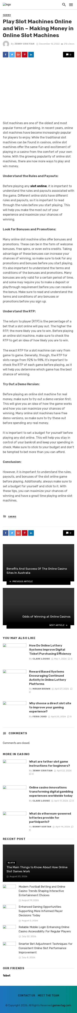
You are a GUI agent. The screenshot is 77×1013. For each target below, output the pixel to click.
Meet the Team (48, 995)
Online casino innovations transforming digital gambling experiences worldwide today (51, 791)
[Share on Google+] (18, 54)
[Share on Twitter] (12, 54)
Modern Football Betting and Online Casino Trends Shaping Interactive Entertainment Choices (42, 891)
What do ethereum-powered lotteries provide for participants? (50, 817)
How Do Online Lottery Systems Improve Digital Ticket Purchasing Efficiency (50, 649)
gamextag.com (61, 1005)
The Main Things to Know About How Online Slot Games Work (37, 869)
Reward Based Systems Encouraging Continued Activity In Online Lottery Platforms (47, 678)
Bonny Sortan (42, 826)
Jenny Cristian (24, 43)
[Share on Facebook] (5, 54)
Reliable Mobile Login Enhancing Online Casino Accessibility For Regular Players (45, 929)
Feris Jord (40, 716)
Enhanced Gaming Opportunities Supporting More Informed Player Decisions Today (41, 911)
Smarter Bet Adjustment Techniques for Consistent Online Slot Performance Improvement (45, 948)
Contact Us (26, 995)
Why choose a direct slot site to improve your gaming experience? (50, 707)
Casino (7, 15)
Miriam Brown (41, 688)
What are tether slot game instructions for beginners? (49, 763)
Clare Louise (41, 658)
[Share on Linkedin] (31, 54)
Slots (11, 863)
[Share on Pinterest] (24, 54)
